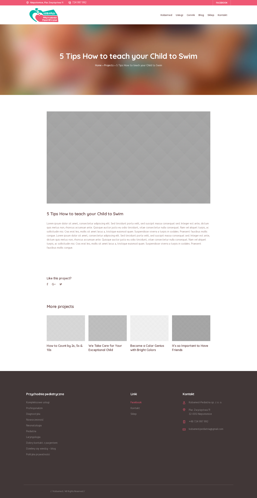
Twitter (54, 284)
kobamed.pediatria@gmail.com (206, 429)
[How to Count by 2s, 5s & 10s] (66, 328)
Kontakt (135, 408)
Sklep (134, 414)
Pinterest (60, 284)
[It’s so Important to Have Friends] (191, 328)
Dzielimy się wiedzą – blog (41, 449)
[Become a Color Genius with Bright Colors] (149, 328)
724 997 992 (79, 3)
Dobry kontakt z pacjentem (42, 443)
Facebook (47, 284)
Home (98, 65)
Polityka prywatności (38, 454)
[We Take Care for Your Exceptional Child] (107, 328)
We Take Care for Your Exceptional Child (105, 348)
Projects (109, 65)
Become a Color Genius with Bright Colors (147, 348)
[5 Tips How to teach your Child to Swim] (128, 157)
